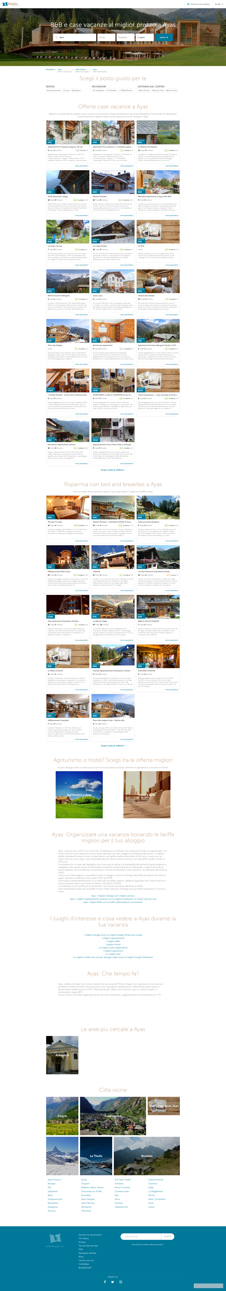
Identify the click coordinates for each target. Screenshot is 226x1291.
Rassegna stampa (87, 1253)
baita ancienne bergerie (148, 522)
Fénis (150, 1203)
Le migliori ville (113, 954)
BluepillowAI (85, 1267)
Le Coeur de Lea (55, 246)
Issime (151, 1207)
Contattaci (84, 1264)
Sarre (117, 1199)
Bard (50, 1195)
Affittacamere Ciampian (58, 720)
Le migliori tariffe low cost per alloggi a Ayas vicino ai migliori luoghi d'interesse (113, 957)
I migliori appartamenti (113, 938)
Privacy (82, 1242)
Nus (117, 1195)
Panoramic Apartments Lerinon (62, 444)
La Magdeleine (155, 1191)
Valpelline (53, 1191)
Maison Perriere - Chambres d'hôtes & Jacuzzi (113, 522)
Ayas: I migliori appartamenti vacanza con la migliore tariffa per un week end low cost (113, 899)
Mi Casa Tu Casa (55, 522)
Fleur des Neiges (55, 345)
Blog (81, 1256)
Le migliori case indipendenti (113, 947)
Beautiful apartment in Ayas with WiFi (154, 196)
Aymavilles (53, 1203)
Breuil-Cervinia (122, 1187)
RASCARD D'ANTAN (146, 671)
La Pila (141, 246)
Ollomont (86, 1210)
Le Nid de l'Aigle (100, 621)
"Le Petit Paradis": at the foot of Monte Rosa (67, 395)
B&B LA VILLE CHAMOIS (148, 621)
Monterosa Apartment (102, 345)
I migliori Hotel (113, 944)
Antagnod (53, 1207)
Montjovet (86, 1207)
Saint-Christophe (156, 1199)
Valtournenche (155, 1179)
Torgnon (85, 1183)
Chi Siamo (84, 1238)
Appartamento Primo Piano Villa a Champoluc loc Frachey (119, 444)
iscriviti (167, 1236)
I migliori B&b (113, 941)
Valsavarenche (55, 1199)
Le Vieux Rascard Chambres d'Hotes (154, 571)
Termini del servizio (88, 1245)
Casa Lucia (97, 296)
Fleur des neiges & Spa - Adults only (108, 720)
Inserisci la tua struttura (90, 1234)
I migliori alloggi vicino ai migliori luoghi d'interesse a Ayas (113, 935)
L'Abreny (96, 571)
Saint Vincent (54, 1179)
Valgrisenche (121, 1207)
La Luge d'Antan (100, 246)
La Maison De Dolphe (147, 147)
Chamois (152, 1183)
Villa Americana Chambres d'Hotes (63, 621)
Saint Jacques (88, 1199)
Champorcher (122, 1191)
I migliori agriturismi (113, 950)
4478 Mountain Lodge (58, 196)
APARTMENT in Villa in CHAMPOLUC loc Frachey (114, 395)
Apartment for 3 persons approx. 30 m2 (65, 147)
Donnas (51, 1210)
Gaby (150, 1187)
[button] (105, 1282)
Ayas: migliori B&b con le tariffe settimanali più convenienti (113, 902)
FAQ (81, 1249)
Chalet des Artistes (146, 296)
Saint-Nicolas (88, 1203)
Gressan (119, 1203)
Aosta (84, 1179)
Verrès (151, 1195)
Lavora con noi (86, 1260)
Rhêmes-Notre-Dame (92, 1187)
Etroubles (86, 1195)
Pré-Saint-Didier (123, 1179)
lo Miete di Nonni (55, 671)
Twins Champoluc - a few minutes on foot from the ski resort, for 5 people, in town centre (178, 395)
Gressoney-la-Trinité (91, 1191)
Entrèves (119, 1183)
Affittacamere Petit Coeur (59, 571)
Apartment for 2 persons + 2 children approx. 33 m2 (116, 147)
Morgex (51, 1183)
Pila (49, 1187)
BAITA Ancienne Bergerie (59, 296)
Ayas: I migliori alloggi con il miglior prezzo (113, 895)
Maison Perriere (100, 196)
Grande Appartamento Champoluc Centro (111, 671)
